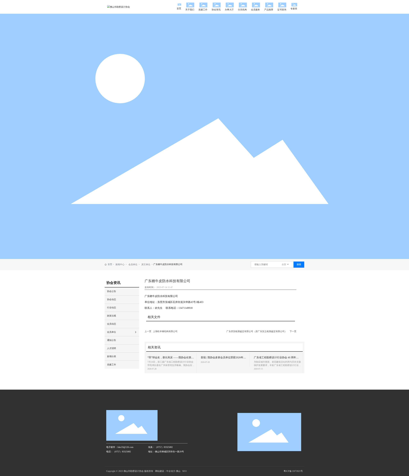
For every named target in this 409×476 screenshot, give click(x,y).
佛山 (178, 471)
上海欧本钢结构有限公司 (165, 331)
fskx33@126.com (125, 447)
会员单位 (132, 264)
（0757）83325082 (122, 451)
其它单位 (145, 264)
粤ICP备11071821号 (293, 471)
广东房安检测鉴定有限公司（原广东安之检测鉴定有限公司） (256, 331)
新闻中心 (120, 264)
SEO (184, 471)
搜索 (299, 264)
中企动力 (170, 471)
